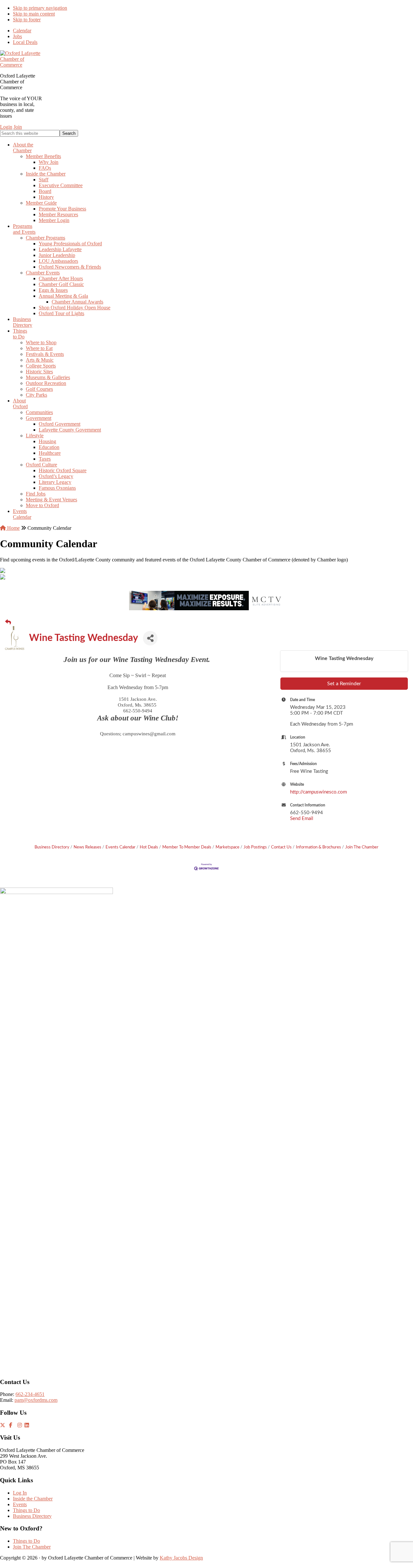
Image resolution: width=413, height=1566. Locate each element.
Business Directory (52, 847)
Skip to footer (27, 19)
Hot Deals (149, 847)
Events (20, 1504)
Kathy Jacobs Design (181, 1558)
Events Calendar (121, 847)
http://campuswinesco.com (318, 792)
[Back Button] (8, 622)
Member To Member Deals (186, 847)
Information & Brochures (318, 847)
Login (6, 127)
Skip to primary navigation (40, 8)
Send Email (301, 818)
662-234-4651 (30, 1394)
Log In (20, 1493)
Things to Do (26, 1510)
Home (13, 528)
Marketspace (227, 847)
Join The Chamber (361, 847)
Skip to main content (34, 13)
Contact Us (281, 847)
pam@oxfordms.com (36, 1400)
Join (18, 127)
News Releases (87, 847)
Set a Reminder (344, 683)
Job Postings (255, 847)
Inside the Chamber (33, 1498)
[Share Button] (150, 638)
